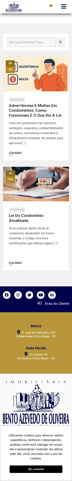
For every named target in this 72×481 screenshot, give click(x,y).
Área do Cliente (57, 303)
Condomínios (17, 99)
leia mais (15, 153)
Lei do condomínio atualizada (26, 218)
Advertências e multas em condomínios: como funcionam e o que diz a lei (35, 110)
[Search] (60, 42)
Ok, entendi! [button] (36, 469)
